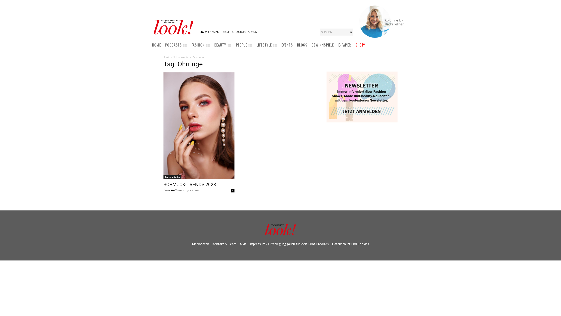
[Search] (351, 32)
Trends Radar (172, 177)
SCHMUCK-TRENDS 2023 (189, 184)
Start (166, 57)
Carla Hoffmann (173, 190)
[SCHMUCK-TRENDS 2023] (198, 125)
